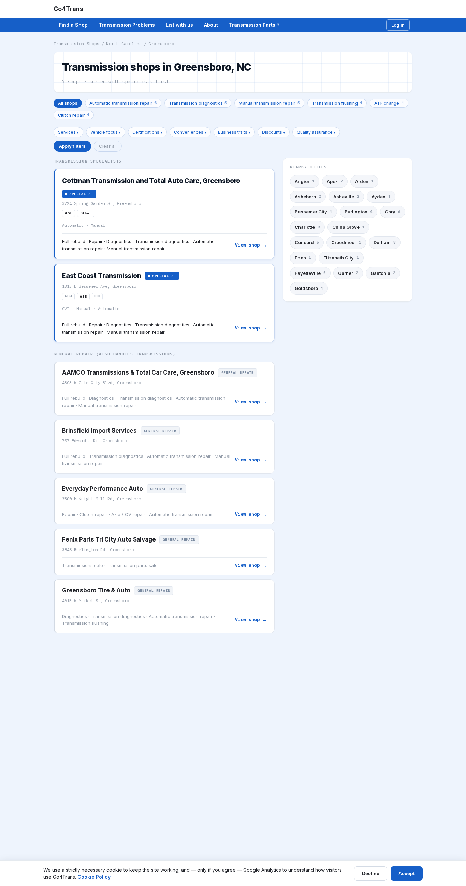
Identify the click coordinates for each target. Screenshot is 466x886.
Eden (303, 258)
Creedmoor (346, 242)
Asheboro (308, 196)
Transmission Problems (127, 25)
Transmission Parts (252, 25)
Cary (393, 211)
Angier (305, 181)
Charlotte (307, 227)
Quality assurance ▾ (316, 132)
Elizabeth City (341, 258)
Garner (348, 273)
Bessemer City (313, 211)
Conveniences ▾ (190, 132)
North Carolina (124, 43)
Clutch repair (73, 114)
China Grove (348, 227)
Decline (370, 873)
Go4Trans (68, 8)
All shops (67, 103)
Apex (335, 181)
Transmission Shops (77, 43)
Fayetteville (310, 273)
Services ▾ (68, 132)
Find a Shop (73, 25)
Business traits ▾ (234, 132)
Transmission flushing (337, 103)
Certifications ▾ (147, 132)
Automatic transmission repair (123, 103)
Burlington (359, 211)
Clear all (108, 146)
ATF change (389, 103)
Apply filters (72, 146)
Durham (385, 242)
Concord (307, 242)
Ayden (381, 196)
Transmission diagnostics (198, 103)
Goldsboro (309, 288)
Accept (406, 873)
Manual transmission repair (269, 103)
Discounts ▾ (273, 132)
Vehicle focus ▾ (105, 132)
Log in (398, 25)
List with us (179, 25)
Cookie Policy (94, 877)
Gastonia (382, 273)
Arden (364, 181)
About (211, 25)
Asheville (346, 196)
